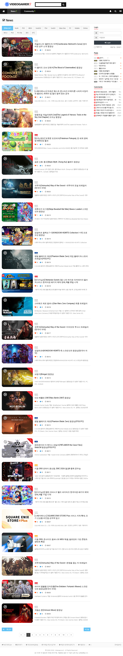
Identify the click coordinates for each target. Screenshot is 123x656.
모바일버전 (118, 645)
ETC (33, 33)
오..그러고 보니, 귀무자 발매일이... (109, 76)
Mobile (77, 28)
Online (85, 28)
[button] (4, 629)
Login (108, 43)
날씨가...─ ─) (103, 58)
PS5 (23, 28)
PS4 (46, 28)
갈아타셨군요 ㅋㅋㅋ (101, 102)
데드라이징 (102, 66)
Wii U (5, 33)
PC (70, 28)
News (13, 11)
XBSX (30, 28)
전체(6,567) (7, 28)
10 (63, 635)
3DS (27, 33)
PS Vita (19, 33)
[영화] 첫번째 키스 (104, 60)
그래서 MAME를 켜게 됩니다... (105, 107)
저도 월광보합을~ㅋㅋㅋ (102, 97)
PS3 (12, 33)
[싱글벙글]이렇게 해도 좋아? (107, 63)
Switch (53, 28)
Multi (16, 28)
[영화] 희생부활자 (104, 71)
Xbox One (62, 28)
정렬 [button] (87, 629)
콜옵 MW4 (102, 68)
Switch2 (38, 28)
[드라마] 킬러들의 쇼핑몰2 (107, 73)
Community (29, 11)
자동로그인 (99, 47)
